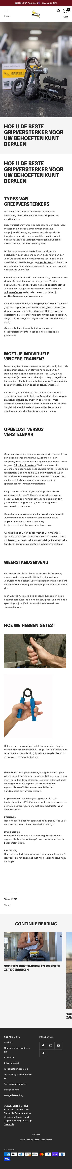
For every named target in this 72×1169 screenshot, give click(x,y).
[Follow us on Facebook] (43, 1045)
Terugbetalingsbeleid (16, 1068)
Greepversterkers (26, 204)
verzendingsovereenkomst (18, 1076)
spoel (33, 384)
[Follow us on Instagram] (50, 1045)
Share (7, 905)
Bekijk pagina (12, 1089)
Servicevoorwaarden (15, 1084)
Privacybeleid (11, 1063)
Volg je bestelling (13, 1095)
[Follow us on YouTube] (58, 1045)
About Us (9, 1057)
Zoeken (8, 1042)
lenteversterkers (49, 384)
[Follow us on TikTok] (43, 1053)
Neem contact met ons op (17, 1050)
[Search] (58, 10)
